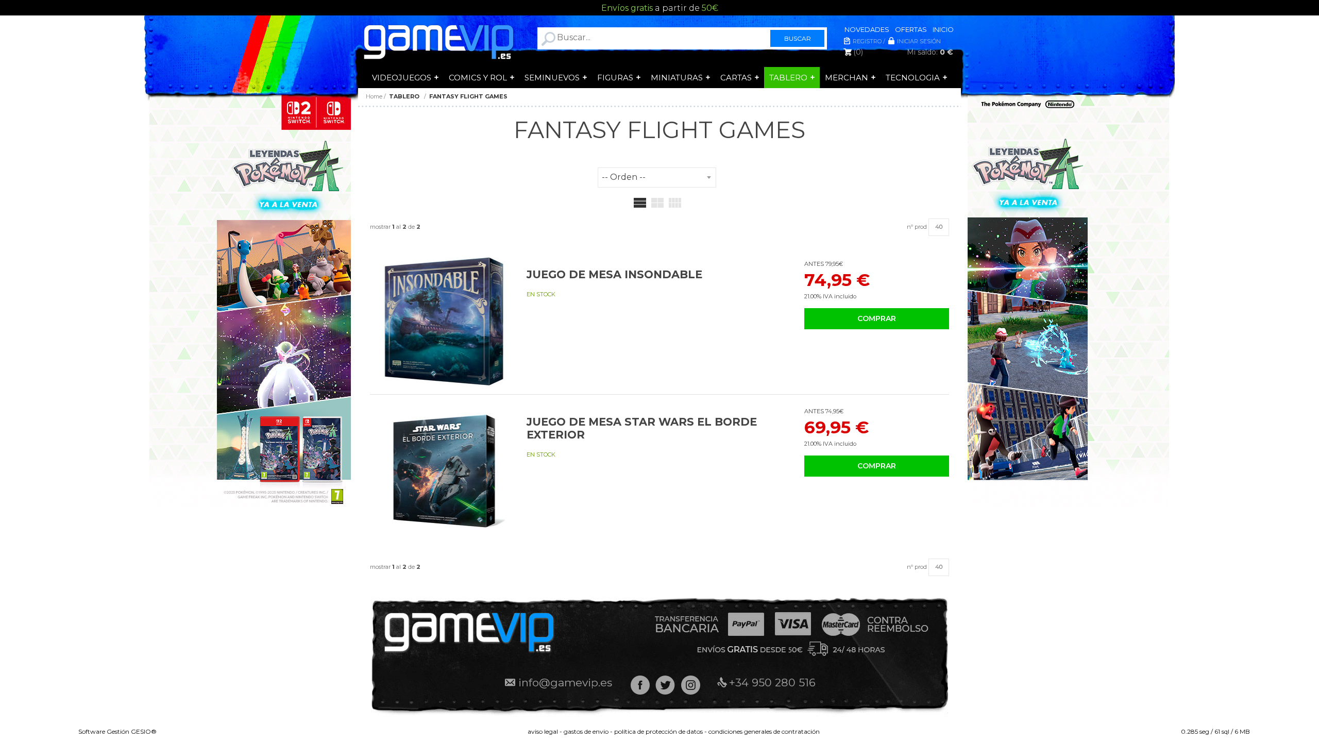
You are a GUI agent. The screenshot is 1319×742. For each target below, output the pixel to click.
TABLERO (788, 77)
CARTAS (736, 77)
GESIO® (144, 731)
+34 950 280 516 (772, 682)
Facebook (640, 685)
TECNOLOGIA (913, 77)
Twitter (665, 685)
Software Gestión (103, 731)
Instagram (691, 685)
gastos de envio (586, 731)
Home (374, 96)
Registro (867, 41)
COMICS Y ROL (478, 77)
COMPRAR (876, 318)
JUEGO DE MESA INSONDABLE (614, 274)
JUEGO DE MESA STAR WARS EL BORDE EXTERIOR (642, 428)
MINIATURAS (677, 77)
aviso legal (543, 731)
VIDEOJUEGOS (401, 77)
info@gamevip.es (565, 682)
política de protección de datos (658, 731)
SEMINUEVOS (552, 77)
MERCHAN (846, 77)
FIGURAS (615, 77)
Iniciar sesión (919, 41)
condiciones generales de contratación (764, 731)
